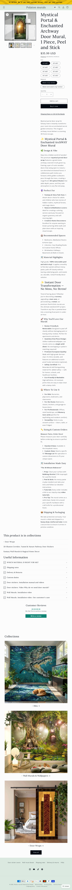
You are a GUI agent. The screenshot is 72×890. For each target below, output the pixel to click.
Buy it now (54, 106)
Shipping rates (40, 862)
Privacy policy (48, 884)
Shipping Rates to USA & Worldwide (53, 114)
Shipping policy (30, 886)
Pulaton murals (18, 884)
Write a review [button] (36, 616)
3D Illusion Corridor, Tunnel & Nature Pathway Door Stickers (29, 547)
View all (36, 852)
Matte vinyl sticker (49, 83)
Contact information (41, 886)
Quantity (43, 91)
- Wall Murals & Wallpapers (35, 776)
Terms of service (58, 884)
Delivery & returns (53, 862)
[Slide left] (7, 45)
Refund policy (38, 884)
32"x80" (55, 67)
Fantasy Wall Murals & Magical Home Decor (22, 551)
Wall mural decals (28, 862)
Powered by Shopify (28, 884)
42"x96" (55, 75)
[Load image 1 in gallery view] (11, 45)
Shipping (43, 56)
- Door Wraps (9, 542)
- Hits (35, 706)
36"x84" (55, 71)
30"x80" (45, 67)
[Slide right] (34, 45)
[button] (4, 7)
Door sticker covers (14, 862)
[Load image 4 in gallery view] (29, 45)
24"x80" (45, 63)
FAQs (62, 862)
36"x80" (45, 71)
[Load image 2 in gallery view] (17, 45)
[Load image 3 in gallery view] (23, 45)
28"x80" (55, 63)
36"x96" (45, 75)
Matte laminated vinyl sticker (53, 87)
